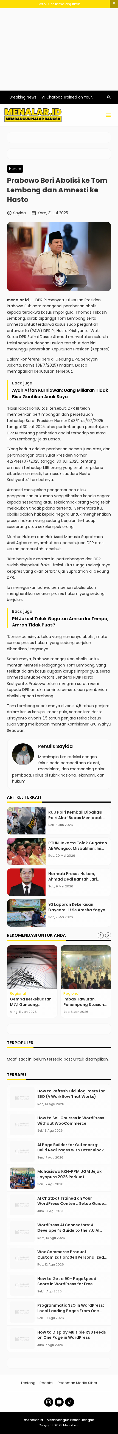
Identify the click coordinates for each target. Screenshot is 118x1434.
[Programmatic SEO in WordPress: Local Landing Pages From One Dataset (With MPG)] (22, 1312)
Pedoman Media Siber (77, 1382)
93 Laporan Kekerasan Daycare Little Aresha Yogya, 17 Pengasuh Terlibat (77, 910)
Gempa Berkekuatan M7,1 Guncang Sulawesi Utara (31, 1004)
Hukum (15, 168)
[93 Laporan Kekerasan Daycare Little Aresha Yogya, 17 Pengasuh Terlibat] (26, 913)
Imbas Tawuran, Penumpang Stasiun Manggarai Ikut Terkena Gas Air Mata (85, 1007)
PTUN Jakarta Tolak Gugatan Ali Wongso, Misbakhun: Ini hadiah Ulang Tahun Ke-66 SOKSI (77, 851)
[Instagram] (48, 1402)
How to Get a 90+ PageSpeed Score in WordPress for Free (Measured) (66, 1284)
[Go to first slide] (108, 935)
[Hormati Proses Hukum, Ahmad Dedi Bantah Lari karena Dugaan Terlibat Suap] (26, 882)
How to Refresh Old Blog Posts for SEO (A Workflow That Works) (71, 1093)
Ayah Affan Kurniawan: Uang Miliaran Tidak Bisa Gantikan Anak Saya (60, 393)
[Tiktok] (69, 1402)
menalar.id (18, 300)
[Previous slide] (101, 935)
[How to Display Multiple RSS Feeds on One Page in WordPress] (22, 1338)
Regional (18, 994)
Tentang (28, 1382)
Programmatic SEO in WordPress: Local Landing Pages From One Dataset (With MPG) (70, 1311)
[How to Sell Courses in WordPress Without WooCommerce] (22, 1124)
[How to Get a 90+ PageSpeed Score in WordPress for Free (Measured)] (22, 1285)
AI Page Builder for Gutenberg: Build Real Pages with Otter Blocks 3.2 (71, 1150)
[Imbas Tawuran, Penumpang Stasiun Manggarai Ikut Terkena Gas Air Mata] (86, 967)
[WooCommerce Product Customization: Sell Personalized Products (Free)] (22, 1258)
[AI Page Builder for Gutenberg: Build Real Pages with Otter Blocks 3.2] (22, 1151)
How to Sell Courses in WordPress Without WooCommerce (70, 1120)
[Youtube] (59, 1402)
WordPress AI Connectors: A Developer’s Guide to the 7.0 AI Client (68, 1230)
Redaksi (47, 1382)
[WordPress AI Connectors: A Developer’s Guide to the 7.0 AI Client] (22, 1231)
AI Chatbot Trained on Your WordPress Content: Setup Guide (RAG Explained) (70, 1204)
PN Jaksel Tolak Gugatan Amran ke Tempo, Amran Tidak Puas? (60, 622)
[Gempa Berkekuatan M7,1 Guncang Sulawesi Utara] (32, 967)
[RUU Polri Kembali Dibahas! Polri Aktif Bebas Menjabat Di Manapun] (26, 820)
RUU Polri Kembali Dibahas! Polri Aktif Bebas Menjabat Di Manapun (77, 817)
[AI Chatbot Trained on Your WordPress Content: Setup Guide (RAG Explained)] (22, 1205)
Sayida (64, 746)
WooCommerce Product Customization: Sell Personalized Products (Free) (70, 1257)
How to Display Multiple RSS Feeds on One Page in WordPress (71, 1334)
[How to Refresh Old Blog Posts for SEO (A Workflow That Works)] (22, 1097)
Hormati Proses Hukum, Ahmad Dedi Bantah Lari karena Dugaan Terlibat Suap (78, 879)
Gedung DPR (67, 359)
